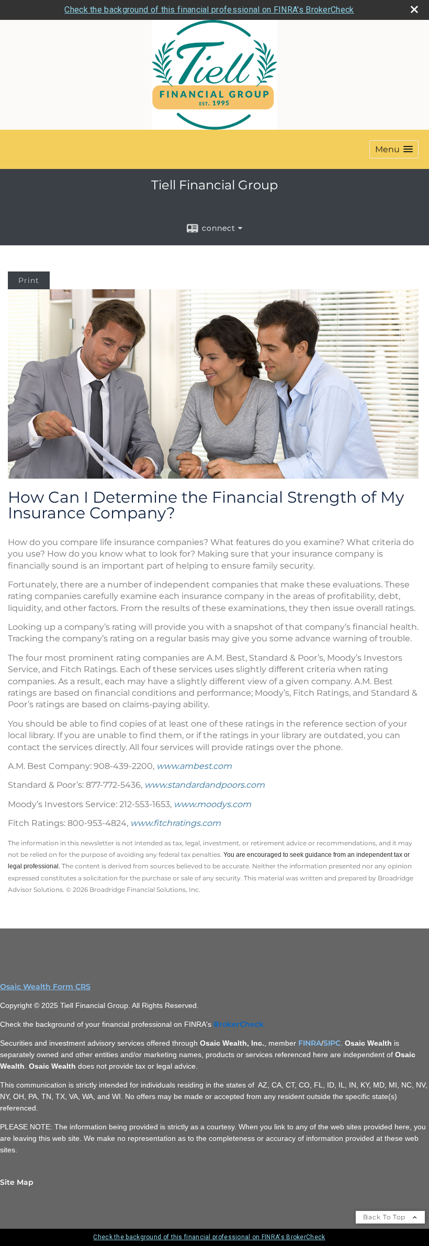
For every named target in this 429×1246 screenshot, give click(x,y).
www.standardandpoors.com (204, 785)
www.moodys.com (212, 804)
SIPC (332, 1043)
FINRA (309, 1043)
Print (28, 280)
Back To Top (385, 1217)
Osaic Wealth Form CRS (45, 986)
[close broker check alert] (414, 9)
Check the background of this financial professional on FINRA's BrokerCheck (209, 10)
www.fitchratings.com (175, 823)
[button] (394, 149)
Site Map (16, 1182)
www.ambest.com (194, 766)
